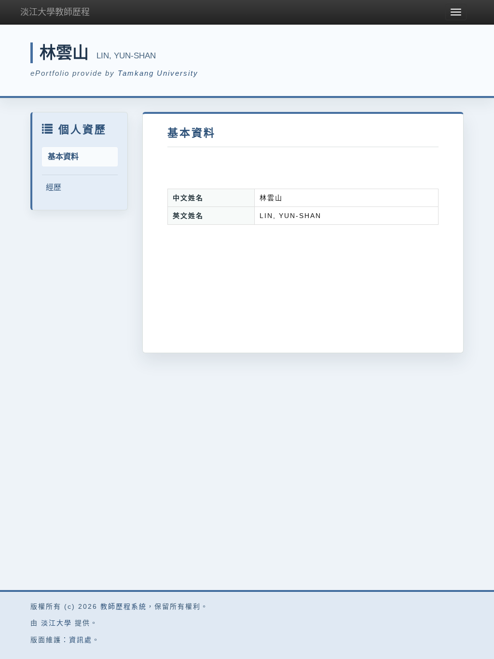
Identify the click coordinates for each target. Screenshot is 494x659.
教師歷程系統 (123, 606)
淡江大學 (56, 623)
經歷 (53, 187)
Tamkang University (158, 73)
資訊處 (80, 640)
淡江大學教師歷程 (55, 12)
